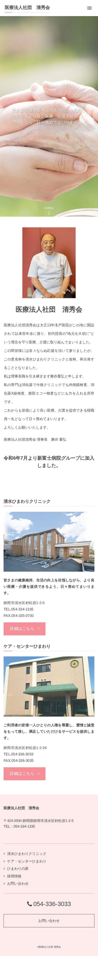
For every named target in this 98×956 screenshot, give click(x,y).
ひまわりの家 (18, 868)
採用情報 (14, 876)
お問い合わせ (18, 883)
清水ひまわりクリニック (26, 854)
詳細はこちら (22, 628)
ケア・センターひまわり (26, 861)
